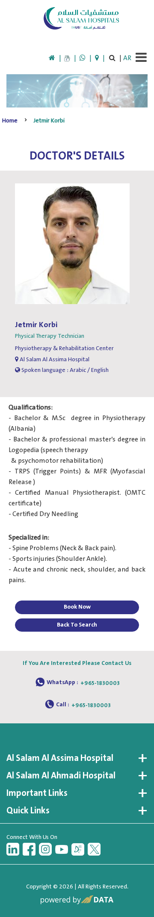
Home (10, 120)
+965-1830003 (100, 683)
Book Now (77, 607)
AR (127, 58)
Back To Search (77, 625)
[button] (77, 758)
